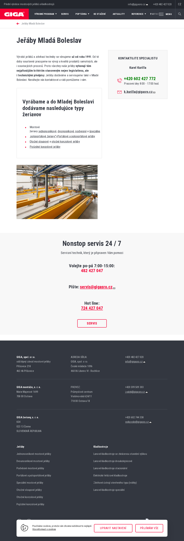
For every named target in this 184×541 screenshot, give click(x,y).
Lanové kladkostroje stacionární (110, 468)
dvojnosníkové (66, 131)
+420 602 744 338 (134, 417)
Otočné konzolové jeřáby (30, 497)
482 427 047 (92, 270)
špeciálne (94, 131)
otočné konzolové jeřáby (66, 141)
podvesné (80, 131)
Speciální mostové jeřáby (30, 482)
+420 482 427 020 (162, 4)
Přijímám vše (149, 528)
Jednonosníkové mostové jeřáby (34, 454)
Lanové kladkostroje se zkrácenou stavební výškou (120, 454)
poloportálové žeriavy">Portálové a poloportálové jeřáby (62, 136)
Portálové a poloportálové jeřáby (34, 475)
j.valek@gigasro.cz (135, 391)
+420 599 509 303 (134, 387)
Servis (92, 323)
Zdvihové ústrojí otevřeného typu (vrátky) (115, 482)
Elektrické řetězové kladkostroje (110, 475)
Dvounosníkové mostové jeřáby (33, 461)
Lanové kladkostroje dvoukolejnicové (112, 461)
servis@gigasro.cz (96, 286)
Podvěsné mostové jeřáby (30, 468)
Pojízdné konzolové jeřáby (45, 146)
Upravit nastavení (113, 528)
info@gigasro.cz (136, 4)
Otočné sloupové (39, 141)
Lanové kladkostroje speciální (109, 490)
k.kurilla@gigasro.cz (138, 92)
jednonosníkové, (47, 131)
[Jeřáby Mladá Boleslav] (57, 218)
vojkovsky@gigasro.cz (137, 421)
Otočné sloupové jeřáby (29, 490)
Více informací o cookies (44, 529)
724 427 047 (92, 308)
